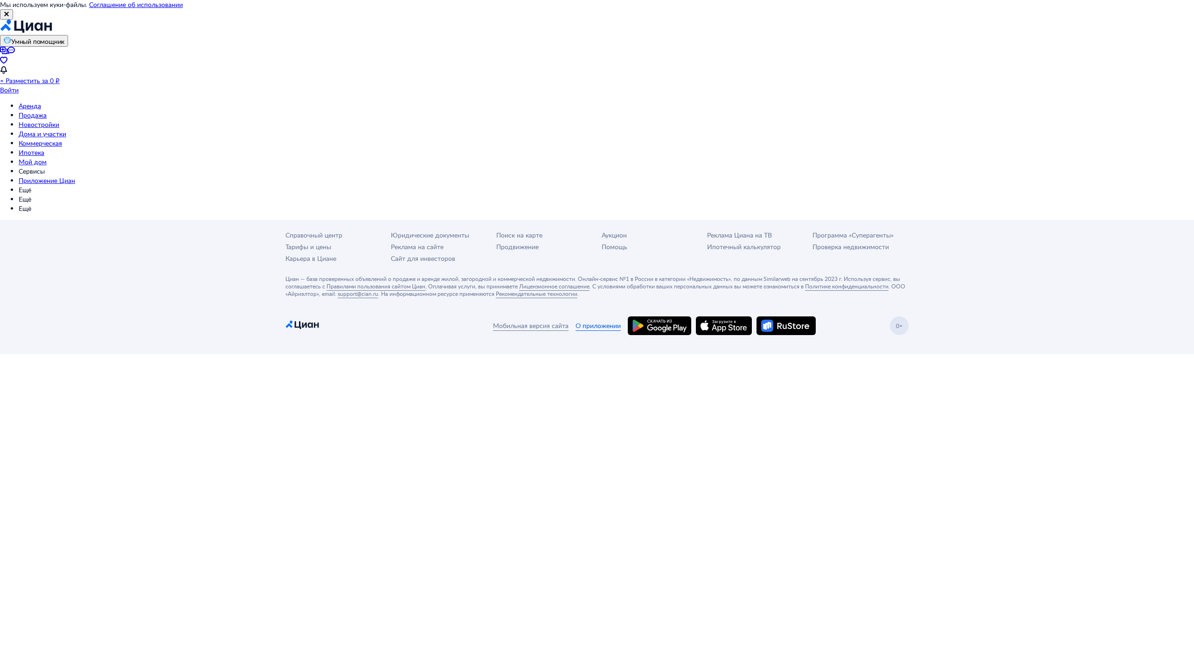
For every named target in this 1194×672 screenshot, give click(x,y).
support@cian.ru (358, 293)
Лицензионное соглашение (554, 286)
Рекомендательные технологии (536, 293)
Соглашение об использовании (136, 4)
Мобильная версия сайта (531, 325)
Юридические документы (430, 235)
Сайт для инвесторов (423, 258)
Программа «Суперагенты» (853, 235)
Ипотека (31, 152)
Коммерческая (40, 143)
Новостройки (39, 124)
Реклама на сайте (417, 246)
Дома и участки (42, 133)
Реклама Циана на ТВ (739, 235)
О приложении (598, 325)
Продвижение (517, 246)
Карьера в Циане (310, 258)
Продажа (33, 115)
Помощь (614, 246)
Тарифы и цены (308, 246)
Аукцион (614, 235)
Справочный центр (313, 235)
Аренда (30, 105)
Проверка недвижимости (850, 246)
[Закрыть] (6, 14)
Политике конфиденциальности (847, 286)
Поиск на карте (519, 235)
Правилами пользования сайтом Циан (375, 286)
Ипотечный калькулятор (744, 246)
